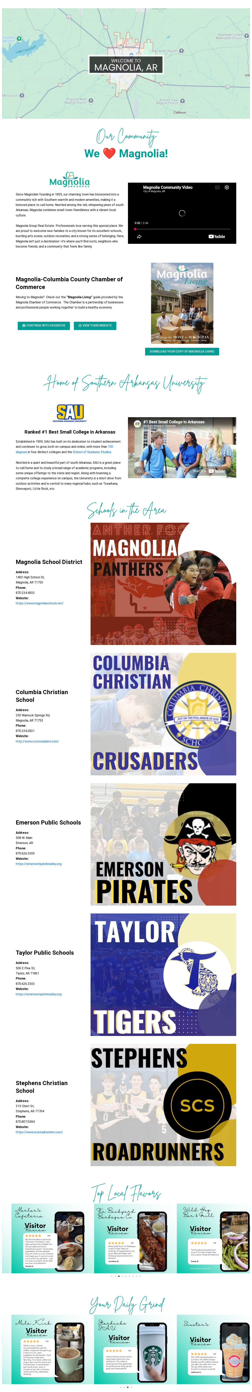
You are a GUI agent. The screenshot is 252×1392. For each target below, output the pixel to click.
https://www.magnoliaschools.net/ (40, 603)
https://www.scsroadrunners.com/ (39, 1132)
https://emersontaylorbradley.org (39, 864)
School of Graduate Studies (92, 452)
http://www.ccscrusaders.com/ (37, 741)
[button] (6, 1238)
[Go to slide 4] (122, 1276)
